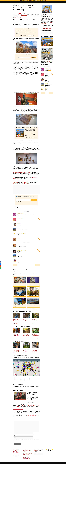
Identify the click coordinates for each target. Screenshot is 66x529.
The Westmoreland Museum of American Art (22, 172)
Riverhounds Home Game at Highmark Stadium (48, 85)
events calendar (32, 208)
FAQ (13, 452)
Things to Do (17, 448)
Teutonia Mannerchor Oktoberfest (21, 246)
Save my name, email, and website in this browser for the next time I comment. (26, 440)
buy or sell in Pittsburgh (49, 61)
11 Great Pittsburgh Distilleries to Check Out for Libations (27, 458)
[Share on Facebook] (0, 261)
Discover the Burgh (19, 2)
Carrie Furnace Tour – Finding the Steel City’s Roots (26, 320)
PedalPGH (18, 234)
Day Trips (17, 450)
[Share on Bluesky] (0, 264)
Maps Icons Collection (34, 381)
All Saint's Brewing (25, 183)
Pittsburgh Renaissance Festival (21, 224)
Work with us (36, 450)
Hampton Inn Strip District (23, 32)
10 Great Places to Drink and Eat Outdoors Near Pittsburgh (27, 454)
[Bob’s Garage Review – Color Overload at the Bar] (16, 332)
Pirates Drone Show (19, 256)
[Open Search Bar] (53, 2)
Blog (13, 449)
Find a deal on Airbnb (31, 35)
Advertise (14, 450)
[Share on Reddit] (0, 266)
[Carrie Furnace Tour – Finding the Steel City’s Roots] (26, 317)
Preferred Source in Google (17, 17)
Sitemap (14, 451)
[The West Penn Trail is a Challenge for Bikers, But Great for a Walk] (26, 332)
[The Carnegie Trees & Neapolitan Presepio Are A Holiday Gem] (16, 317)
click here (21, 150)
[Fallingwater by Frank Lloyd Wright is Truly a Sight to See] (35, 317)
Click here (35, 308)
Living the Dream (24, 405)
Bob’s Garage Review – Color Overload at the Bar (16, 335)
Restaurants (17, 449)
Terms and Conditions (24, 15)
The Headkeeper (25, 182)
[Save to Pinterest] (0, 265)
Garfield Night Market (20, 251)
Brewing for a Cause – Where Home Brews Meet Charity (27, 450)
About (14, 448)
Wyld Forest (37, 295)
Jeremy (20, 13)
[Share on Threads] (0, 262)
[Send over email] (0, 268)
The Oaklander (22, 295)
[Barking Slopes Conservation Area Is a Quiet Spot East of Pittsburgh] (35, 332)
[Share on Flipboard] (0, 269)
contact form (32, 305)
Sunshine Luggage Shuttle (18, 305)
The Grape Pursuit (31, 405)
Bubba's (14, 183)
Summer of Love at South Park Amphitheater (49, 75)
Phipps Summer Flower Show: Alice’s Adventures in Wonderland (25, 214)
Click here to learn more (33, 267)
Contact (14, 453)
